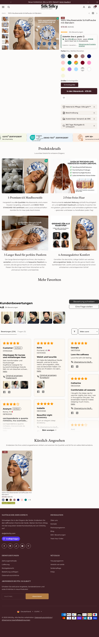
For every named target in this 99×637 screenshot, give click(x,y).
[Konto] (84, 7)
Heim (4, 13)
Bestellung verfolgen (10, 572)
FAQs (52, 572)
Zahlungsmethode (9, 561)
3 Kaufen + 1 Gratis (8, 503)
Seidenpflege (55, 568)
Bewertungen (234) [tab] (8, 331)
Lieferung (6, 564)
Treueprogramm (57, 561)
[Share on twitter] (9, 392)
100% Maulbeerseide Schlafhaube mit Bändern (17, 493)
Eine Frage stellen (84, 307)
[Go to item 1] (7, 318)
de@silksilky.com (8, 533)
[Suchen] (8, 7)
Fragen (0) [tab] (22, 331)
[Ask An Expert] (89, 7)
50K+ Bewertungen (58, 535)
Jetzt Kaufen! (65, 2)
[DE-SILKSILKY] (49, 7)
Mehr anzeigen (48, 430)
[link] (89, 7)
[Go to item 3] (33, 318)
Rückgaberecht (8, 568)
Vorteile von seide (57, 564)
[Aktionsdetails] (84, 37)
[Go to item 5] (59, 318)
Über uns (54, 520)
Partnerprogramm (57, 528)
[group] (21, 33)
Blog (52, 531)
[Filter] (74, 331)
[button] (64, 32)
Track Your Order (56, 539)
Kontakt (53, 524)
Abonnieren (37, 596)
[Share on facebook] (4, 392)
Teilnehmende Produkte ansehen (87, 45)
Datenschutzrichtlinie (10, 575)
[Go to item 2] (20, 318)
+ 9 (29, 500)
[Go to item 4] (46, 318)
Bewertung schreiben (84, 301)
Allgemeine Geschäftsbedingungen (16, 620)
